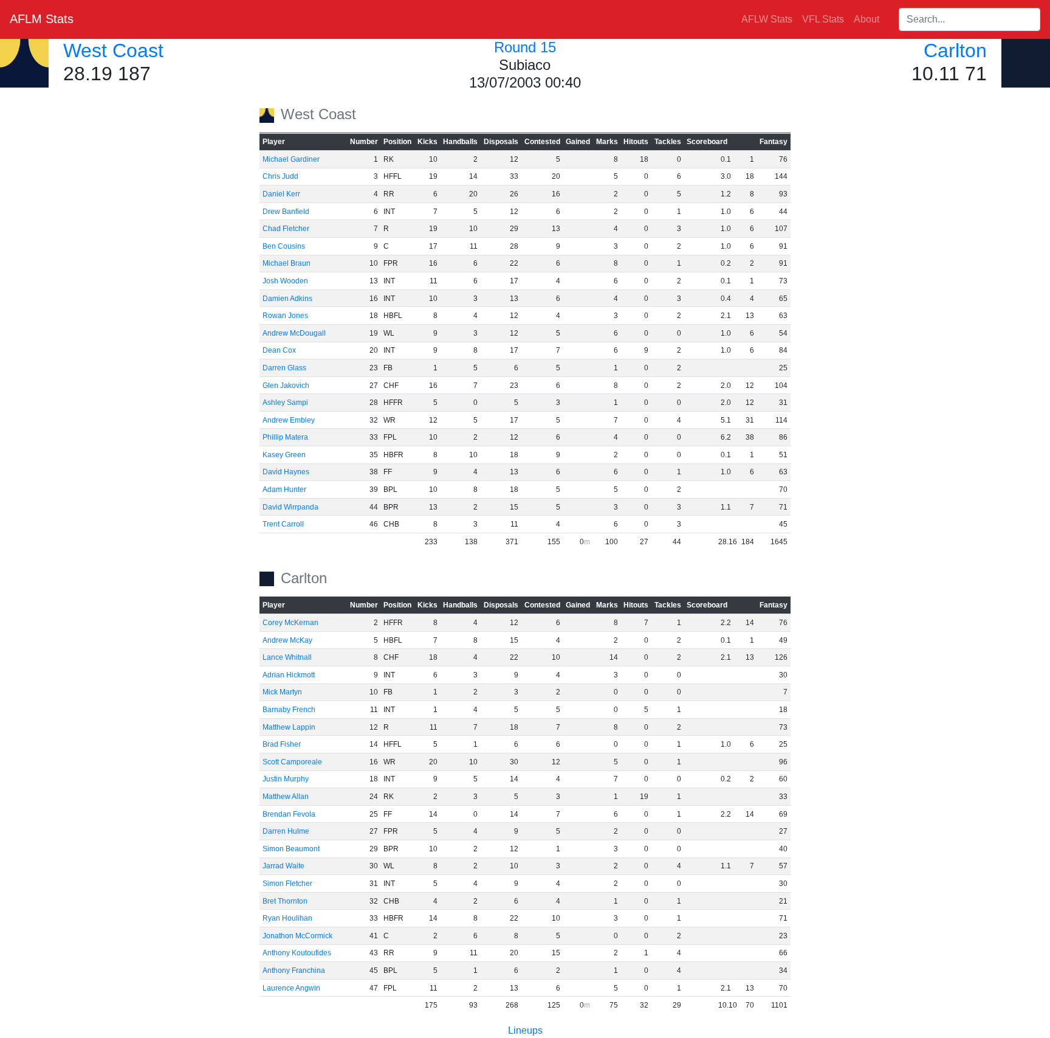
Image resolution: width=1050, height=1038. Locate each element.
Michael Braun (286, 263)
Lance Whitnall (287, 657)
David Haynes (285, 472)
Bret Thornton (284, 901)
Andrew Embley (288, 420)
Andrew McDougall (294, 333)
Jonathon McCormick (297, 936)
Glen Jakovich (285, 385)
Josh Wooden (285, 281)
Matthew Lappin (288, 727)
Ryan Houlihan (287, 918)
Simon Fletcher (287, 883)
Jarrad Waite (283, 866)
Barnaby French (288, 709)
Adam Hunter (284, 489)
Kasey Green (284, 455)
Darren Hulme (285, 831)
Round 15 (525, 47)
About (866, 19)
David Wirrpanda (290, 507)
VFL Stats (823, 19)
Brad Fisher (281, 744)
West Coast (113, 50)
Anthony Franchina (293, 970)
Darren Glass (284, 368)
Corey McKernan (290, 622)
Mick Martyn (282, 692)
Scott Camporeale (292, 762)
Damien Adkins (287, 298)
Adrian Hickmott (288, 675)
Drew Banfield (285, 211)
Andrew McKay (287, 640)
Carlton (955, 50)
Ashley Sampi (285, 402)
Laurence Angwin (291, 988)
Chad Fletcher (285, 228)
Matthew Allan (285, 796)
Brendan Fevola (288, 814)
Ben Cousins (283, 246)
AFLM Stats (42, 19)
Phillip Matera (285, 437)
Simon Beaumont (291, 849)
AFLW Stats (766, 19)
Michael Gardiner (291, 159)
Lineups (525, 1030)
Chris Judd (280, 176)
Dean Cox (279, 350)
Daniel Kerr (281, 194)
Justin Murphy (285, 779)
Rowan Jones (285, 315)
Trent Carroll (283, 524)
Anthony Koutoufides (296, 953)
